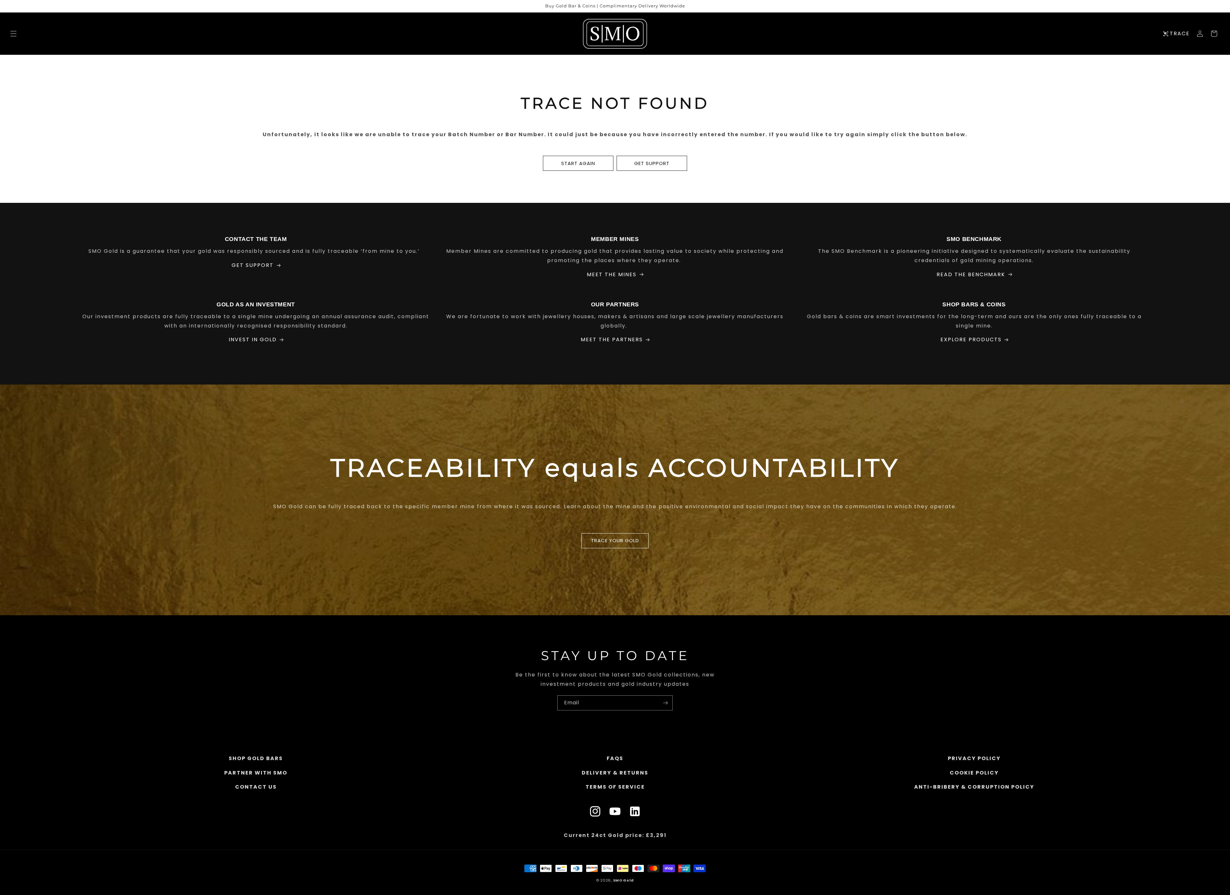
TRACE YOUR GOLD (615, 540)
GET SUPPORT (651, 163)
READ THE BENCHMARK (971, 274)
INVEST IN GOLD (253, 339)
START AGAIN (578, 163)
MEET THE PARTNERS (612, 339)
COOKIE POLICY (974, 772)
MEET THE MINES (611, 274)
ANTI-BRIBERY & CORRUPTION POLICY (974, 787)
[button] (13, 34)
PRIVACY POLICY (974, 758)
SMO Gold (623, 880)
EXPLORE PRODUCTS (971, 339)
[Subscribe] (665, 702)
